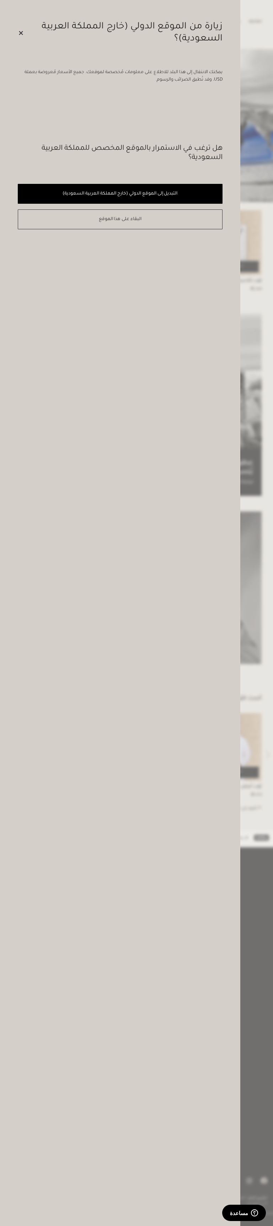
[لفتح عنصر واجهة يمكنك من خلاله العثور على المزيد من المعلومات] (244, 1213)
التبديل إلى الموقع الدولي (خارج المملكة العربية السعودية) (120, 193)
